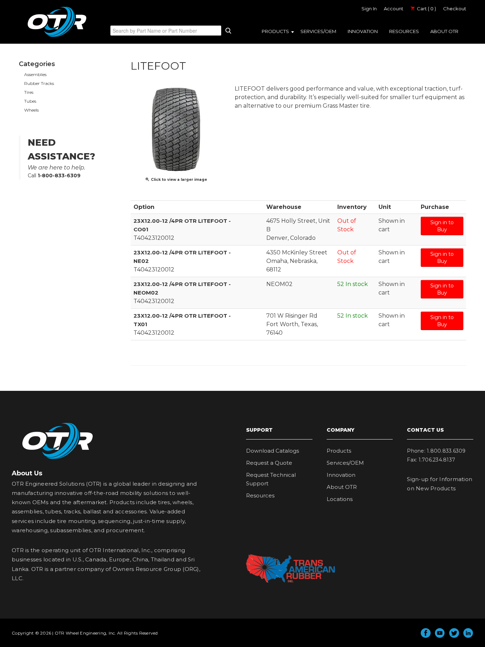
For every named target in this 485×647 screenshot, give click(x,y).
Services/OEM (318, 31)
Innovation (363, 31)
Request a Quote (269, 462)
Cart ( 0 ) (426, 8)
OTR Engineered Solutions (57, 36)
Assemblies (35, 74)
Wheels (31, 110)
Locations (340, 499)
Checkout (454, 8)
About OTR (444, 31)
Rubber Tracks (39, 83)
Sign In (369, 8)
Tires (28, 92)
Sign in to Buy (442, 226)
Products (275, 31)
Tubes (30, 101)
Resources (404, 31)
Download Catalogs (272, 450)
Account (393, 8)
